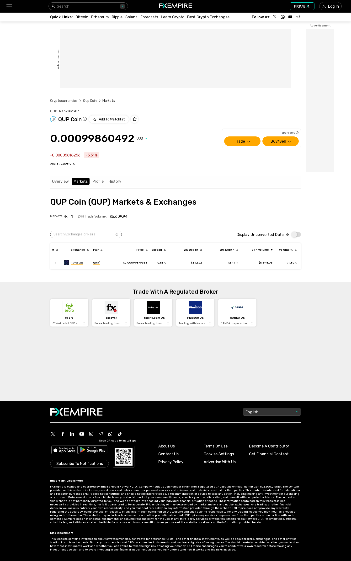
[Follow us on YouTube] (290, 17)
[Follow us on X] (275, 17)
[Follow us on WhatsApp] (283, 17)
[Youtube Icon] (82, 434)
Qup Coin (90, 101)
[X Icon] (53, 434)
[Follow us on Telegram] (298, 17)
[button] (9, 6)
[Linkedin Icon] (72, 434)
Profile (98, 181)
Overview (60, 181)
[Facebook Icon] (62, 434)
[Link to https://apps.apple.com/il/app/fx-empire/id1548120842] (64, 450)
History (114, 181)
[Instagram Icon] (91, 434)
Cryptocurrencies (64, 101)
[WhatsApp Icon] (110, 434)
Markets (81, 181)
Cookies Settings (219, 454)
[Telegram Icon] (101, 434)
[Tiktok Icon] (120, 434)
